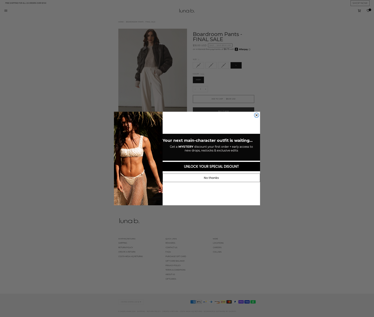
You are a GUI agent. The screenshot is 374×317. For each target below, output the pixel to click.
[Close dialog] (256, 115)
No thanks (211, 178)
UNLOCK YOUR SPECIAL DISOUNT (211, 166)
